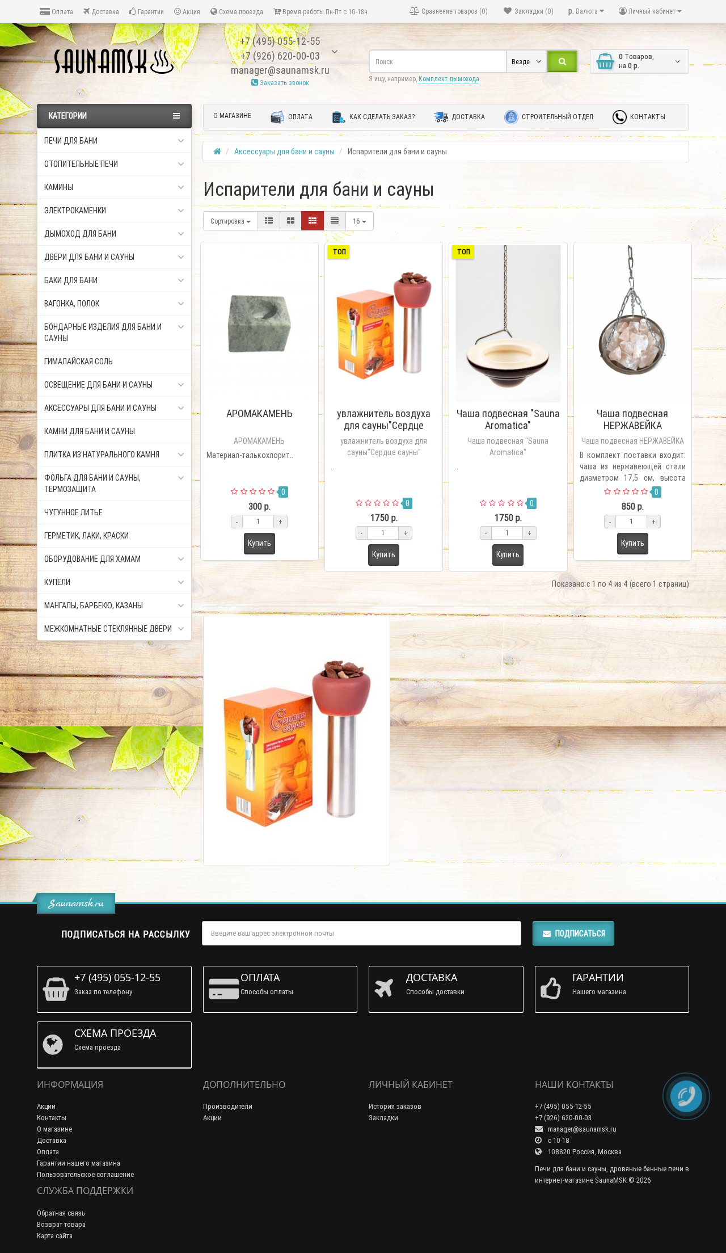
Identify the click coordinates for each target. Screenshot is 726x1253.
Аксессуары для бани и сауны (100, 408)
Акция (190, 11)
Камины (58, 187)
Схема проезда (240, 11)
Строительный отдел (556, 116)
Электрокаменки (75, 210)
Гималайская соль (78, 361)
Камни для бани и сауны (89, 431)
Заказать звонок (283, 82)
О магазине (232, 115)
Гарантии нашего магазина (78, 1163)
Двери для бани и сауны (89, 257)
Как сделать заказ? (381, 116)
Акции (46, 1106)
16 (357, 221)
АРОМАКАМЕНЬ (259, 413)
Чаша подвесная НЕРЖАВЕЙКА (632, 419)
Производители (227, 1106)
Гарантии (150, 11)
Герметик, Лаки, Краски (86, 536)
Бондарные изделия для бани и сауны (103, 332)
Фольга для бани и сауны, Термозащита (92, 483)
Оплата (61, 11)
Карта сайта (55, 1236)
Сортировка (228, 221)
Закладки (383, 1117)
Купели (57, 582)
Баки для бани (71, 280)
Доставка (104, 11)
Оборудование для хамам (92, 559)
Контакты (646, 116)
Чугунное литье (73, 512)
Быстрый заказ (264, 398)
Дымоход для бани (80, 234)
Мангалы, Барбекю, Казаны (93, 605)
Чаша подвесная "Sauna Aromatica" (508, 419)
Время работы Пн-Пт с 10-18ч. (325, 11)
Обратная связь (61, 1213)
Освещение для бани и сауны (98, 385)
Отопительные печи (81, 164)
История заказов (395, 1106)
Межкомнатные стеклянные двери (108, 629)
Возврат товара (61, 1224)
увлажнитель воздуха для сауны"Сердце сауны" (383, 425)
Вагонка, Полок (71, 303)
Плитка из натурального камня (101, 454)
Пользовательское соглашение (85, 1174)
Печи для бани (71, 141)
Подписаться (580, 933)
